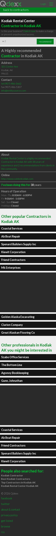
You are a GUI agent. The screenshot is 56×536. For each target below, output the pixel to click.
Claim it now (29, 31)
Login (43, 3)
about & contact (10, 509)
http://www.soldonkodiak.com (17, 178)
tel (11, 83)
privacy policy (9, 515)
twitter (5, 504)
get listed (7, 520)
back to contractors (16, 10)
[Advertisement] (28, 122)
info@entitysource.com (13, 90)
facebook (6, 498)
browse (5, 526)
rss (3, 532)
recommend (45, 41)
